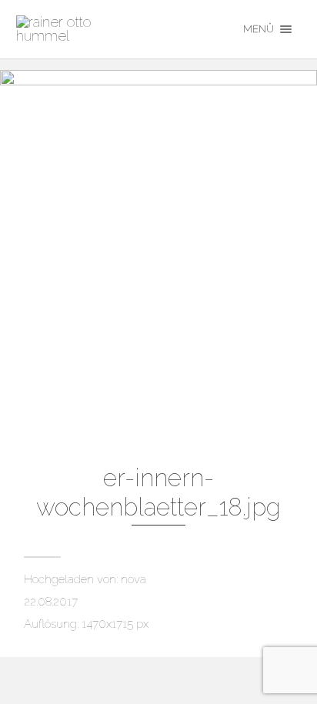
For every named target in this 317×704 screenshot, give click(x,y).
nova (133, 579)
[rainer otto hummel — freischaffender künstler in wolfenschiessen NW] (117, 29)
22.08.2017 (51, 602)
